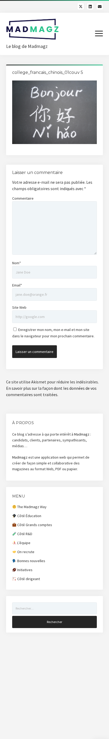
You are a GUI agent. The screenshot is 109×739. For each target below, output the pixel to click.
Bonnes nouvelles (30, 560)
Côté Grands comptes (34, 524)
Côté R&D (24, 533)
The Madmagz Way (31, 506)
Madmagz (81, 434)
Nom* (16, 263)
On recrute (25, 551)
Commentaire (23, 198)
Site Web (19, 307)
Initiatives (24, 569)
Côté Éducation (28, 515)
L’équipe (23, 542)
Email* (17, 285)
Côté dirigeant (28, 578)
